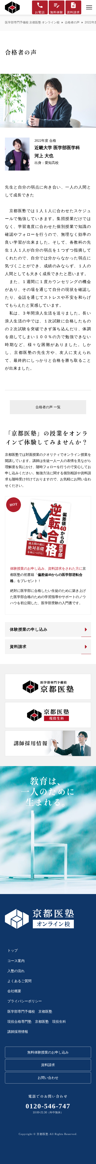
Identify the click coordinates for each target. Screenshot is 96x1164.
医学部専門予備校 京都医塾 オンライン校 (32, 22)
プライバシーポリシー (24, 1001)
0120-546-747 (48, 1106)
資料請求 (18, 647)
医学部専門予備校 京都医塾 (29, 1011)
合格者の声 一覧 (48, 407)
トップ (12, 950)
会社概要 (14, 991)
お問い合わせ (48, 1078)
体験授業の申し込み (29, 629)
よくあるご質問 (19, 981)
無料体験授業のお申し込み (48, 1052)
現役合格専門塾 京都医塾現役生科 (36, 1021)
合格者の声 (72, 22)
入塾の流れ (16, 971)
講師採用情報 (17, 1032)
